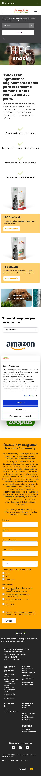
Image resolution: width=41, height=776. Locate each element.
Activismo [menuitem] (26, 675)
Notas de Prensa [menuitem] (11, 711)
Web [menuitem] (24, 708)
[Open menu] (35, 11)
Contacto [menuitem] (26, 729)
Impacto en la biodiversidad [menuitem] (9, 695)
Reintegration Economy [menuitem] (27, 669)
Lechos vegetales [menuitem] (11, 679)
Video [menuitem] (6, 709)
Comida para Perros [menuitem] (9, 675)
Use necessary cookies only (20, 416)
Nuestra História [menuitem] (28, 673)
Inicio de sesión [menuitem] (28, 717)
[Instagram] (20, 749)
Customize (19, 409)
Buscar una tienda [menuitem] (29, 732)
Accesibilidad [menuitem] (9, 698)
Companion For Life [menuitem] (28, 679)
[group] (16, 298)
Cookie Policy (22, 760)
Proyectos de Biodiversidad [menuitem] (27, 683)
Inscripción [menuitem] (26, 720)
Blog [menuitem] (5, 706)
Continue (18, 32)
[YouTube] (27, 749)
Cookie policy (28, 391)
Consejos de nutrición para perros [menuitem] (9, 689)
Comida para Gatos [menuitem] (9, 671)
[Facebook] (13, 749)
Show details (29, 396)
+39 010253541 (10, 657)
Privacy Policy (28, 612)
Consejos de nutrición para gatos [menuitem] (9, 683)
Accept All (21, 403)
